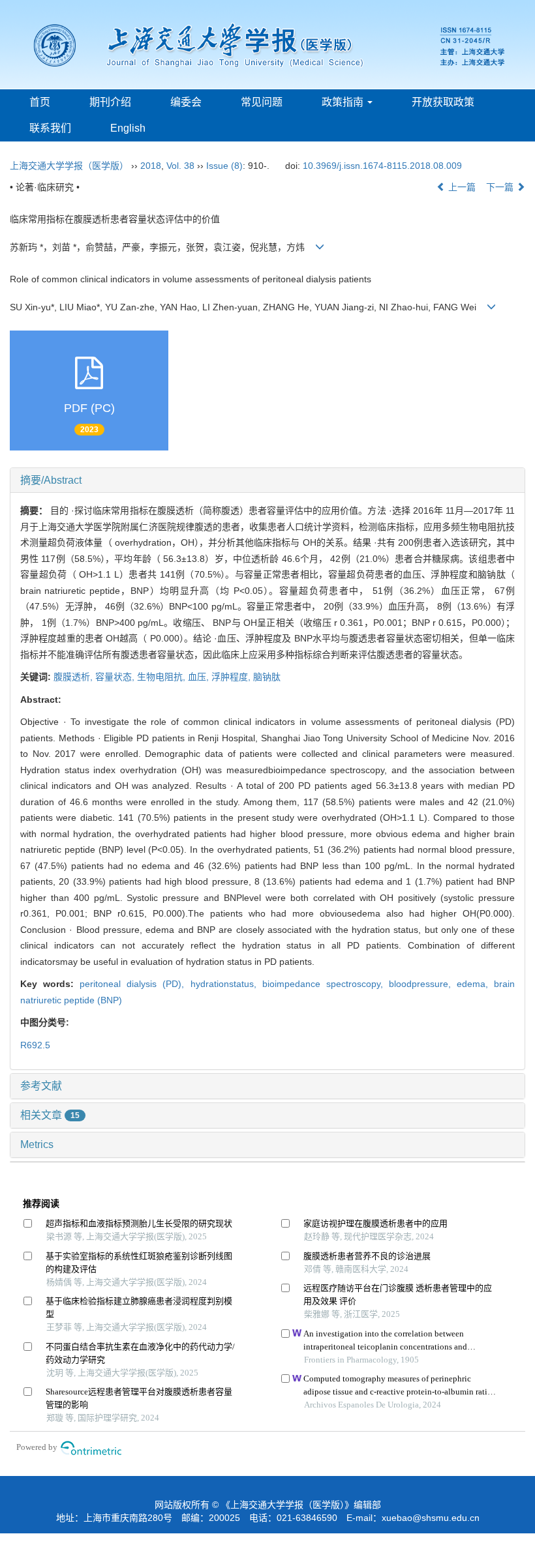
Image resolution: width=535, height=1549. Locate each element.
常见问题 (262, 102)
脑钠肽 (267, 676)
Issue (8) (224, 165)
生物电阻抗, (162, 676)
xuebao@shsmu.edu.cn (431, 1517)
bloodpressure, (423, 984)
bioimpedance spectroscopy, (325, 984)
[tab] (267, 480)
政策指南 (344, 102)
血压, (199, 676)
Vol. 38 (180, 165)
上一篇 (461, 187)
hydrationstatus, (226, 984)
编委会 (186, 102)
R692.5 (35, 1045)
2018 (150, 165)
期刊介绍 (110, 102)
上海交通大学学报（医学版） (69, 165)
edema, (475, 984)
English (127, 128)
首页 (39, 102)
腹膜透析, (74, 676)
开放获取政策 (443, 102)
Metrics (37, 1144)
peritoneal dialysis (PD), (135, 984)
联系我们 (50, 128)
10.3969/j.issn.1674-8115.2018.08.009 (382, 165)
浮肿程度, (232, 676)
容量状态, (116, 676)
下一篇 (501, 187)
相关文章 (50, 1115)
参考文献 (41, 1085)
